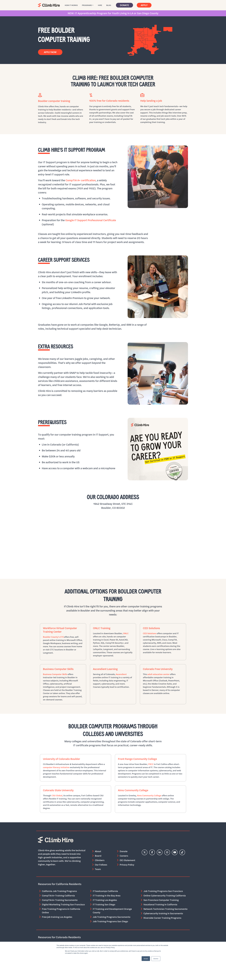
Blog (108, 5)
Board (98, 855)
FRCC (150, 764)
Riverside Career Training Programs (162, 918)
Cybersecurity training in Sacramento (163, 913)
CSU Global (57, 795)
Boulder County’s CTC (53, 636)
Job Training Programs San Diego (110, 921)
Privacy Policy (127, 864)
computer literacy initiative (56, 767)
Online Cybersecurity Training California (164, 895)
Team (98, 869)
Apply (144, 5)
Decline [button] (155, 959)
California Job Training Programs (59, 891)
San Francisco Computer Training (161, 900)
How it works (71, 5)
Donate (124, 5)
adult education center (158, 674)
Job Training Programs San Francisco (163, 891)
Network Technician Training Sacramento (165, 909)
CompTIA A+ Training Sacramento (59, 900)
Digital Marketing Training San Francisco (63, 904)
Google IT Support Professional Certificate (90, 220)
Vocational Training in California (160, 904)
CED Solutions (149, 633)
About (98, 851)
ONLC (126, 633)
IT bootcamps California (105, 891)
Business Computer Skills (55, 674)
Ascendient (121, 674)
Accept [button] (146, 959)
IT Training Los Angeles (105, 900)
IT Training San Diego (104, 904)
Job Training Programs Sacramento (111, 917)
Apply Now (50, 52)
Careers (124, 855)
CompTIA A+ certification (81, 180)
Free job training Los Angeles (57, 917)
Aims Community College (149, 795)
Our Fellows (101, 864)
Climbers (99, 860)
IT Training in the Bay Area (106, 895)
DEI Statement (127, 860)
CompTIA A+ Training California (58, 895)
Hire (100, 5)
